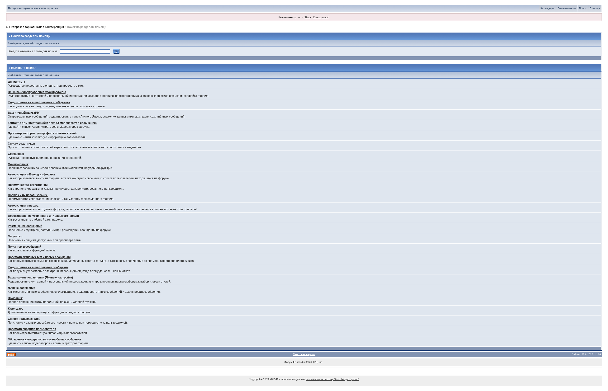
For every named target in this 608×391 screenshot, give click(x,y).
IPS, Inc (317, 362)
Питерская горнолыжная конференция (33, 8)
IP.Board (298, 362)
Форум (288, 362)
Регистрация (320, 17)
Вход (308, 17)
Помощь (595, 8)
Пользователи (567, 8)
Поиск (583, 8)
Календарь (548, 8)
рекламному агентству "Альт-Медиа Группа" (332, 379)
